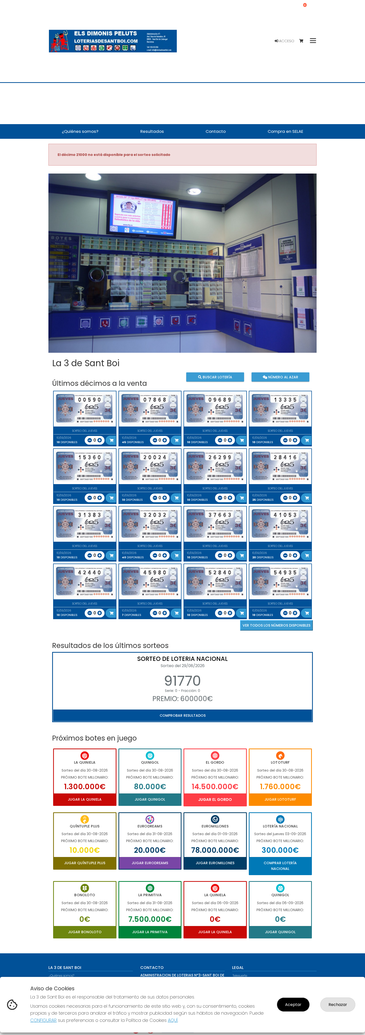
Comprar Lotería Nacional (280, 865)
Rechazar (337, 1004)
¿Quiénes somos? (61, 975)
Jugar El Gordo (215, 799)
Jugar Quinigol (150, 799)
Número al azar (282, 377)
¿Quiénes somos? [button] (80, 131)
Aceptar (293, 1004)
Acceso (286, 40)
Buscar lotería (217, 377)
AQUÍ (173, 1020)
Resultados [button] (152, 131)
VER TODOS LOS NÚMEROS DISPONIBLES (276, 625)
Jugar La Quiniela (85, 799)
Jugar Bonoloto (85, 931)
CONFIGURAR (43, 1020)
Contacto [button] (216, 131)
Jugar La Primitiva (150, 931)
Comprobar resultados (183, 715)
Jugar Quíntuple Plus (84, 862)
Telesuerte (240, 975)
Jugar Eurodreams (150, 862)
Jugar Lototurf (280, 799)
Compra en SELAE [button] (285, 131)
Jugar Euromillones (215, 862)
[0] (303, 41)
